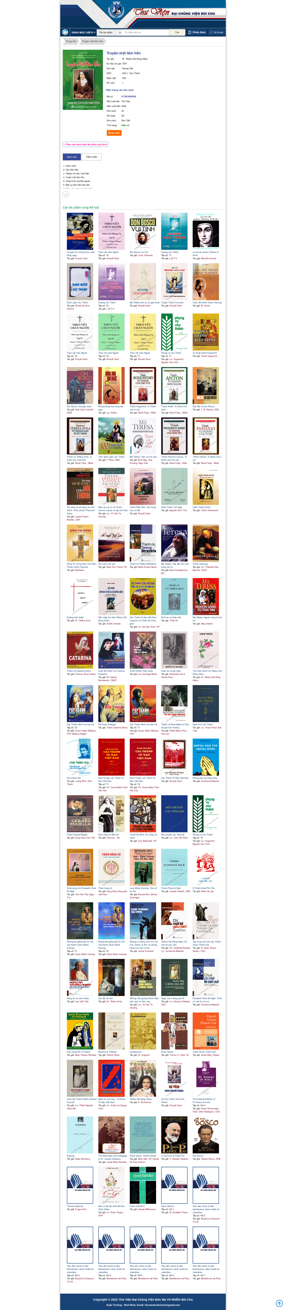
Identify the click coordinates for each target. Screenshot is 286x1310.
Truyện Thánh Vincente (172, 302)
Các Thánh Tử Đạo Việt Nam (175, 777)
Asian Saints (167, 1051)
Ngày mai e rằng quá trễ (172, 998)
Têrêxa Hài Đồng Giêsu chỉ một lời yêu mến (174, 943)
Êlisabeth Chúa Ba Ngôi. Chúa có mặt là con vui (207, 1000)
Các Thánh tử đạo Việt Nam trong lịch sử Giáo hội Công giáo (143, 620)
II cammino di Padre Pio (172, 1155)
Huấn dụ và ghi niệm (171, 670)
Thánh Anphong (200, 563)
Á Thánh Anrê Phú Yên (204, 888)
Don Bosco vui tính (139, 252)
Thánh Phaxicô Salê (171, 888)
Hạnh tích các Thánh (203, 724)
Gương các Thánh (169, 252)
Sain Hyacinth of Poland (78, 1051)
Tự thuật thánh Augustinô (205, 352)
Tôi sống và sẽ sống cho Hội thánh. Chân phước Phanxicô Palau (81, 510)
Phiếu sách (199, 32)
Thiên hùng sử (105, 888)
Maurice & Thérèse (107, 1051)
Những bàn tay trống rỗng (205, 777)
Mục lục (72, 156)
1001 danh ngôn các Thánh (111, 456)
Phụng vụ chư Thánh (171, 352)
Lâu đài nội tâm (105, 998)
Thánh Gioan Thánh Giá (204, 1051)
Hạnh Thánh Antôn (202, 507)
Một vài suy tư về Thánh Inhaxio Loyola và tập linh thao (113, 508)
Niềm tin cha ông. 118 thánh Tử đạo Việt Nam (111, 1100)
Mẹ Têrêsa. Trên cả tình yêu (143, 456)
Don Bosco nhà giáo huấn (79, 406)
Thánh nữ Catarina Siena (79, 670)
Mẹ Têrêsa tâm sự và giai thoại (145, 302)
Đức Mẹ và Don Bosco (204, 406)
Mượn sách (114, 133)
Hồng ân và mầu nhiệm (78, 998)
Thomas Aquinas (75, 1206)
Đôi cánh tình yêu (106, 563)
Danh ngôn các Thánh (77, 302)
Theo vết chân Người (108, 252)
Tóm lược (91, 156)
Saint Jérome (167, 1206)
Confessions (136, 1051)
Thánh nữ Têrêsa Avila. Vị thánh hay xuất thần (79, 458)
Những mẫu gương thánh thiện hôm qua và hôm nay (144, 1000)
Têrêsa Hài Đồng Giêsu (141, 1099)
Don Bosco (198, 1155)
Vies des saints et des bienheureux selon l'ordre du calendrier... (206, 1209)
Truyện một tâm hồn (92, 41)
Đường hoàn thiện (75, 617)
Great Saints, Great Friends (143, 1155)
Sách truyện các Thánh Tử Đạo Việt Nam (111, 779)
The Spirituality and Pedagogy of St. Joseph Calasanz (112, 1157)
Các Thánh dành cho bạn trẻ (80, 724)
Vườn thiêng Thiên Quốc (141, 670)
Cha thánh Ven (74, 777)
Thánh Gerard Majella (77, 834)
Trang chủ (71, 41)
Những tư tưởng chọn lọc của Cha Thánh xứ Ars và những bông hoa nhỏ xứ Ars (144, 944)
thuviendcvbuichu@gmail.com (162, 1305)
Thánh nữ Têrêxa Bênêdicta (143, 563)
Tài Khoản (218, 32)
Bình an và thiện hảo (171, 617)
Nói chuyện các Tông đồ (172, 834)
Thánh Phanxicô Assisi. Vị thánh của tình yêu (174, 458)
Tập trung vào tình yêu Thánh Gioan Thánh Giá (207, 943)
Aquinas (71, 1155)
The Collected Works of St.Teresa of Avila (204, 1100)
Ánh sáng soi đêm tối (108, 834)
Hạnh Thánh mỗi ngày (171, 507)
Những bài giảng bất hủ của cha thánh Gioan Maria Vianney (80, 944)
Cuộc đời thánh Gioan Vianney (207, 302)
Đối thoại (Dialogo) (107, 724)
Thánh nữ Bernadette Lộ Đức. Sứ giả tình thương (175, 726)
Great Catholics (137, 1206)
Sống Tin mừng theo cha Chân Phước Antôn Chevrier (81, 565)
